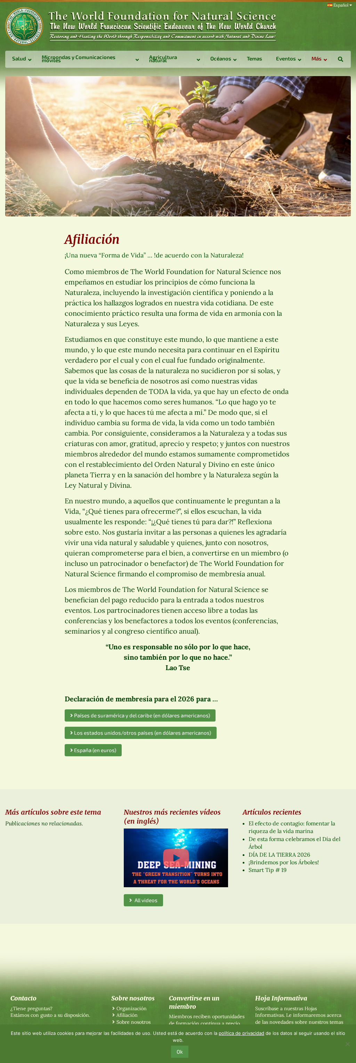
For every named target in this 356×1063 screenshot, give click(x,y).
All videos (144, 900)
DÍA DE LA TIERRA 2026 (279, 854)
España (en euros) (94, 750)
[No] (347, 1043)
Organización (131, 1008)
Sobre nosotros (133, 1022)
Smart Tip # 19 (267, 869)
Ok (180, 1051)
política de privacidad (241, 1033)
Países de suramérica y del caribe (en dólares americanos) (141, 715)
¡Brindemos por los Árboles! (284, 862)
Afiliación (127, 1015)
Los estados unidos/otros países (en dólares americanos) (142, 733)
